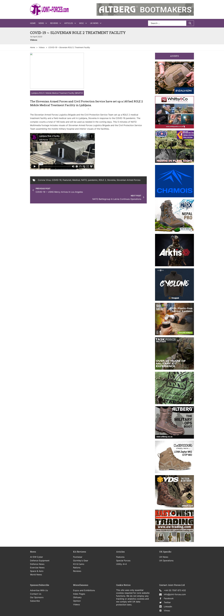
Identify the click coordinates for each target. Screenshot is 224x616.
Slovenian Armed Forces (128, 180)
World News (36, 574)
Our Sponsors (36, 597)
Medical (76, 180)
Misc (81, 23)
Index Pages (79, 594)
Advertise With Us (39, 590)
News (41, 23)
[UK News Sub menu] (101, 23)
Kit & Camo (78, 564)
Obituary (77, 597)
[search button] (190, 23)
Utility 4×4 (121, 564)
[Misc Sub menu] (86, 23)
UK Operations (166, 560)
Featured (67, 180)
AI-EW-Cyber (36, 557)
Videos (33, 40)
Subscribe (35, 601)
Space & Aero (36, 571)
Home (33, 23)
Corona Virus (44, 180)
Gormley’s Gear (80, 560)
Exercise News (37, 567)
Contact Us (35, 594)
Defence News (37, 564)
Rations (76, 567)
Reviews (54, 23)
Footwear (77, 557)
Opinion (77, 601)
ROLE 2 (102, 180)
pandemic (93, 180)
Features (120, 557)
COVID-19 (56, 180)
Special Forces (123, 560)
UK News (94, 23)
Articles (68, 23)
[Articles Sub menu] (75, 23)
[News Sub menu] (46, 23)
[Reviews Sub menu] (60, 23)
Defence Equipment (39, 560)
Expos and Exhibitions (84, 590)
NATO (84, 180)
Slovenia (111, 180)
